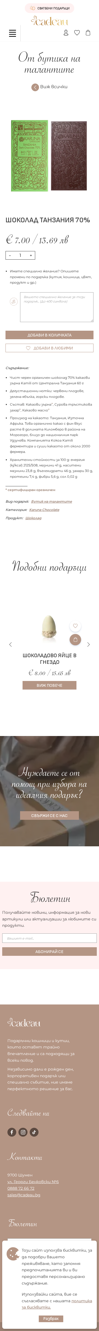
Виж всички (54, 86)
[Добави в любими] (75, 626)
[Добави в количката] (75, 639)
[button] (88, 644)
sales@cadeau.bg (23, 1194)
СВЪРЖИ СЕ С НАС (49, 815)
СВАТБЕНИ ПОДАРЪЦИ (53, 8)
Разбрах (51, 1318)
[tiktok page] (34, 1132)
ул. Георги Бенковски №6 (33, 1181)
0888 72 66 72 (20, 1188)
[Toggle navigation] (12, 33)
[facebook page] (11, 1132)
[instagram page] (22, 1132)
